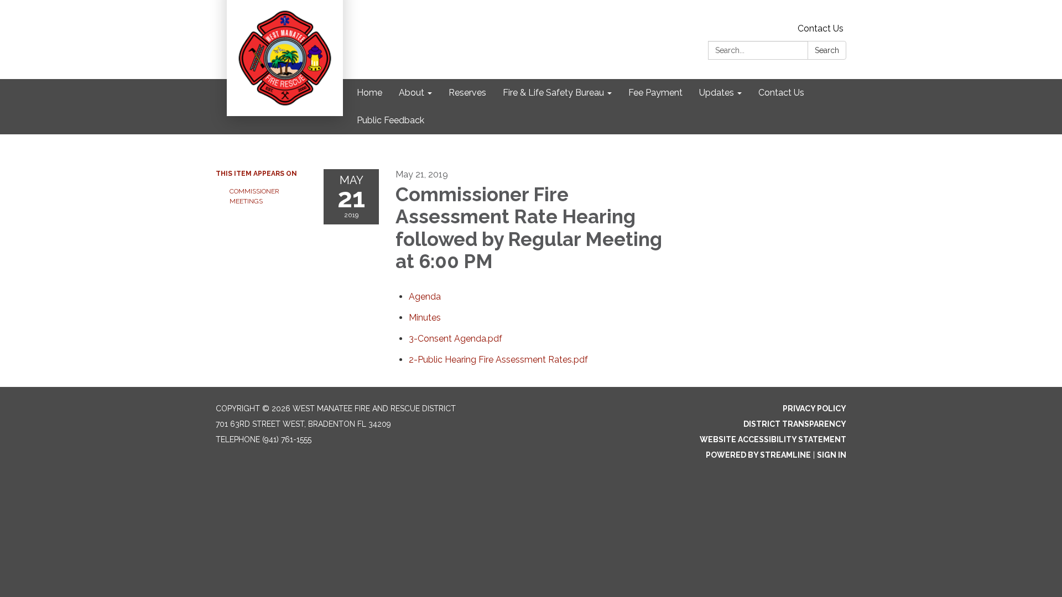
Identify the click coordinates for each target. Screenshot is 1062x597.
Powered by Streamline (758, 455)
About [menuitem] (411, 92)
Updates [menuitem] (716, 92)
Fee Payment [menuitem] (655, 92)
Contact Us (821, 28)
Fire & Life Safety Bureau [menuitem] (553, 92)
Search (827, 50)
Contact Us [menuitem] (781, 92)
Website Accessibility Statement (773, 439)
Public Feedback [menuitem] (390, 120)
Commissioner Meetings (254, 196)
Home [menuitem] (369, 92)
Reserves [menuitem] (467, 92)
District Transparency (794, 424)
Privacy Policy (814, 408)
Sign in (831, 455)
